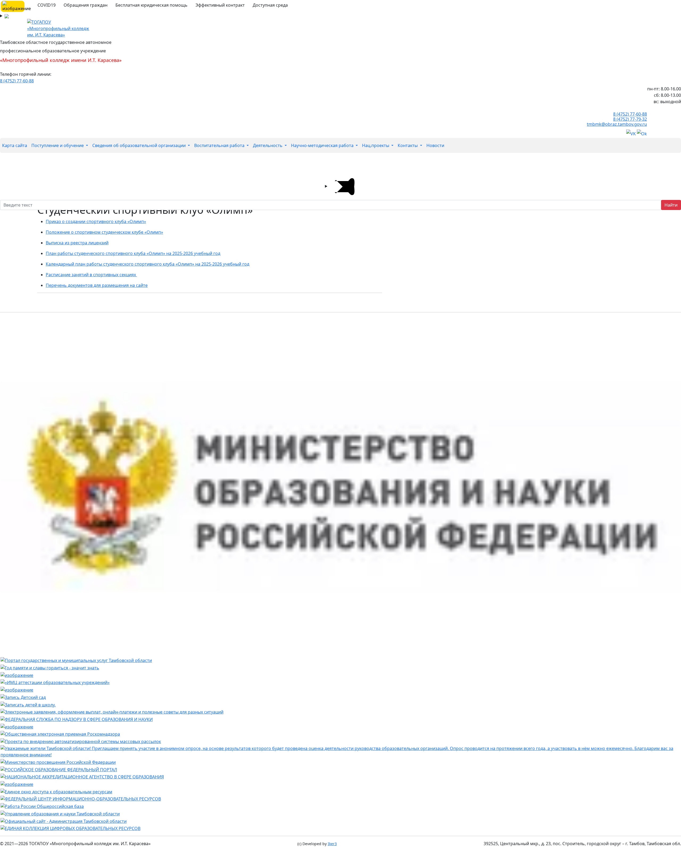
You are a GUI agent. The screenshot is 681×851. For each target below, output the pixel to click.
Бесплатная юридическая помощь (151, 5)
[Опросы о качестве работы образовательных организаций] (340, 751)
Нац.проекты (376, 145)
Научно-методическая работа (323, 145)
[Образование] (59, 769)
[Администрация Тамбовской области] (64, 821)
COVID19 (47, 5)
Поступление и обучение (58, 145)
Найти (671, 205)
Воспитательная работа (220, 145)
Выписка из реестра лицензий (77, 243)
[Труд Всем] (42, 806)
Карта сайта (14, 145)
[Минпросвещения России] (58, 762)
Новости (435, 145)
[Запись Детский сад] (23, 697)
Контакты (408, 145)
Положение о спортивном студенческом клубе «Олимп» (104, 232)
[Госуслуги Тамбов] (76, 660)
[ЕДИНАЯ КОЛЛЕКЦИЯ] (70, 828)
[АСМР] (81, 741)
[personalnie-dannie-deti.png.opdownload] (17, 726)
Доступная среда (270, 5)
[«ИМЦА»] (55, 682)
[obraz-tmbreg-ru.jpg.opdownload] (17, 675)
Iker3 (332, 843)
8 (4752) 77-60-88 (17, 81)
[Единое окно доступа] (56, 791)
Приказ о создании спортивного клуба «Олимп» (96, 221)
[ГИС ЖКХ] (17, 689)
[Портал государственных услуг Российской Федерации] (112, 712)
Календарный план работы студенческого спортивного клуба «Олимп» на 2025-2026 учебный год (147, 264)
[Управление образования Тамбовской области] (60, 813)
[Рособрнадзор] (77, 719)
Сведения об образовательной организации (139, 145)
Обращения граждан (85, 5)
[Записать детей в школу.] (28, 704)
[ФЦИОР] (81, 799)
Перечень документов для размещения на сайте (97, 285)
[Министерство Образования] (340, 486)
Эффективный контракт (220, 5)
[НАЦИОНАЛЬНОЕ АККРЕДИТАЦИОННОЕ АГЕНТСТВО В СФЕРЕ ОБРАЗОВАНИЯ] (82, 776)
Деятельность (268, 145)
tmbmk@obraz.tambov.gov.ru (617, 124)
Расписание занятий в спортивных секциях (91, 275)
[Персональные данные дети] (17, 784)
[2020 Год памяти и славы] (50, 667)
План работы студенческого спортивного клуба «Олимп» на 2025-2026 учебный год (133, 253)
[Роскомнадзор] (60, 734)
